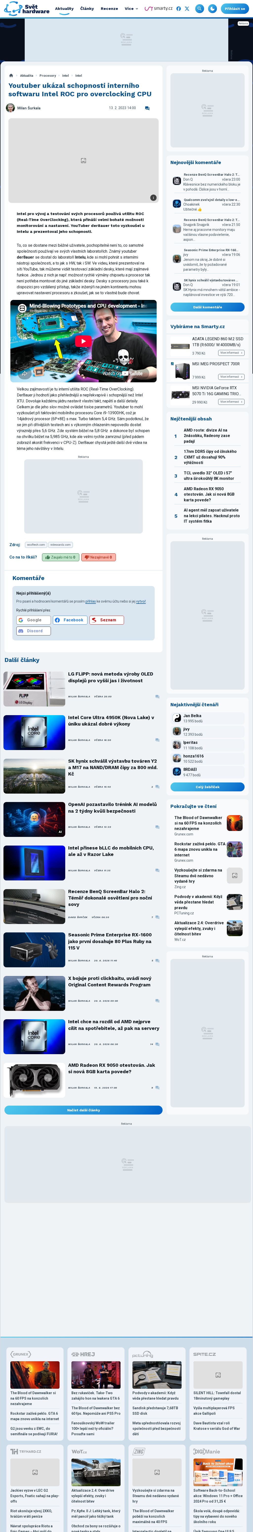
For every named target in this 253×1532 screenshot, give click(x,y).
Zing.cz (180, 887)
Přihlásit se (235, 9)
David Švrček (78, 917)
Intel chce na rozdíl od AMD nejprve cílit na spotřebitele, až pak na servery (113, 1025)
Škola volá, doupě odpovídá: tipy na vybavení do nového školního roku (216, 1516)
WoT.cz (180, 940)
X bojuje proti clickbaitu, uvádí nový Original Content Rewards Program (109, 981)
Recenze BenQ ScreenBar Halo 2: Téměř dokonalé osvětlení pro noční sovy (110, 898)
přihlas (90, 601)
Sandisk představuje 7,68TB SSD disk (155, 1410)
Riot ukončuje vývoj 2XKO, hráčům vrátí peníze (31, 1513)
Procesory (48, 75)
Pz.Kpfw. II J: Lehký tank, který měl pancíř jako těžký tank (95, 1513)
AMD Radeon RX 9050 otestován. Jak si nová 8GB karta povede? (111, 1068)
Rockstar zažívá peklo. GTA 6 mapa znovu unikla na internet (200, 849)
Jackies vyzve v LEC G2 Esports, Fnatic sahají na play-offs (34, 1495)
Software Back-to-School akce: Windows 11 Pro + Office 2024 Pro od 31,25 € (218, 1495)
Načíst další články (83, 1110)
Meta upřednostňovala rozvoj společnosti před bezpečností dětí (156, 1428)
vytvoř (141, 601)
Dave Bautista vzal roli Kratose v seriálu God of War (216, 1426)
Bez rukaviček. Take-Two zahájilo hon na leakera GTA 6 (95, 1395)
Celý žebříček (208, 787)
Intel (65, 75)
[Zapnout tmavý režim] (212, 8)
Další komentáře (207, 307)
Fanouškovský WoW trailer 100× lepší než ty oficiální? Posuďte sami (93, 1428)
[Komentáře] (147, 108)
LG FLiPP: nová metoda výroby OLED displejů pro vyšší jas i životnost (110, 677)
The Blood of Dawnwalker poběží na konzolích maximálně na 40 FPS (153, 1516)
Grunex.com (183, 834)
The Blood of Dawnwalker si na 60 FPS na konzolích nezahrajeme (198, 823)
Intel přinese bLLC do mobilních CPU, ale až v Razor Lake (111, 851)
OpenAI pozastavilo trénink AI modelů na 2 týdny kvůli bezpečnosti (112, 808)
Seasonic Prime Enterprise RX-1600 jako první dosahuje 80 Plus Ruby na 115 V (110, 941)
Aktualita (26, 75)
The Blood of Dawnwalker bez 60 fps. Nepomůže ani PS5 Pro (96, 1410)
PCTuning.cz (184, 913)
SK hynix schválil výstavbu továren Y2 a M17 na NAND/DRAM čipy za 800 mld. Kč (113, 767)
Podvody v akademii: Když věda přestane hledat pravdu (198, 902)
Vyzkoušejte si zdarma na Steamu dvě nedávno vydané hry (198, 876)
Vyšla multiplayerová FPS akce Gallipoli (214, 1410)
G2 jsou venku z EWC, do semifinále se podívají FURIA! (34, 1431)
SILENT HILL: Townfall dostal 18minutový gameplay (217, 1395)
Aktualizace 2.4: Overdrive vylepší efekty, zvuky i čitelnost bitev (199, 928)
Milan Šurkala (29, 108)
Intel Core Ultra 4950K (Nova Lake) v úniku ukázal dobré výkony (111, 721)
